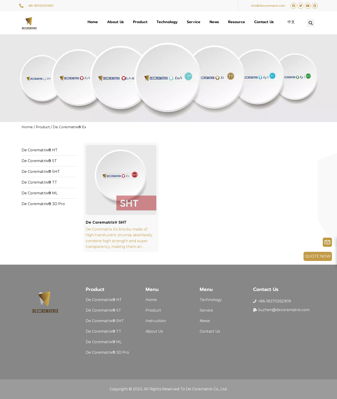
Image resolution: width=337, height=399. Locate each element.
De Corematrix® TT (39, 182)
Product (140, 22)
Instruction (156, 321)
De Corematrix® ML (40, 193)
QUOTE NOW (318, 256)
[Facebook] (293, 6)
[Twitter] (301, 6)
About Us (115, 22)
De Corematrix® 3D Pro (43, 204)
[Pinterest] (315, 6)
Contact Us (264, 22)
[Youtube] (308, 6)
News (214, 22)
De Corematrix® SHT (41, 171)
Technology (167, 22)
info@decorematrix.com (268, 5)
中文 (291, 22)
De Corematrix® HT (40, 150)
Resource (236, 22)
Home (93, 22)
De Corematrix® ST (39, 161)
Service (193, 22)
